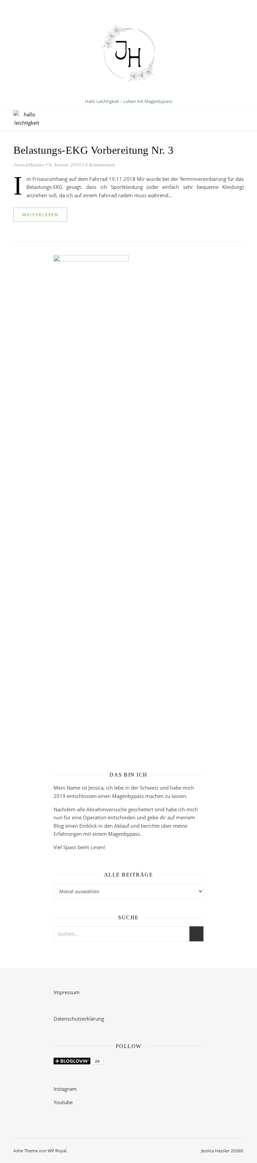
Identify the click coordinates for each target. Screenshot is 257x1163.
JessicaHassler (29, 164)
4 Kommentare (100, 164)
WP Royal (57, 1151)
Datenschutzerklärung (79, 1018)
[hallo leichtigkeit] (128, 56)
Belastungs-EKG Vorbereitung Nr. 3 (93, 150)
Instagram (65, 1088)
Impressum (67, 992)
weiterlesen (40, 215)
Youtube (63, 1102)
